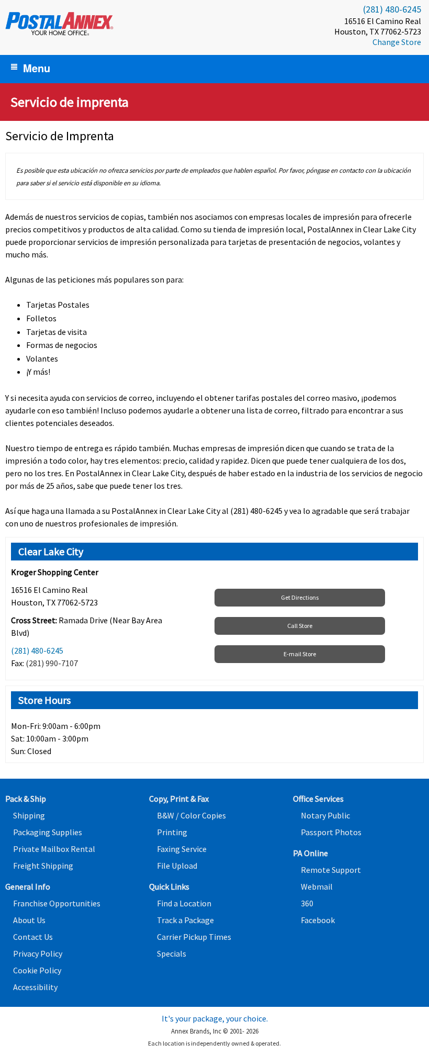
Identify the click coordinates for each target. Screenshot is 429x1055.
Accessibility (35, 987)
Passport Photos (331, 832)
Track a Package (185, 920)
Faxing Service (182, 849)
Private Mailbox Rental (54, 849)
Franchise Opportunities (56, 903)
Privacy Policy (37, 953)
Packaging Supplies (47, 832)
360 (307, 903)
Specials (171, 953)
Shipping (29, 815)
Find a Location (184, 903)
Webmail (317, 886)
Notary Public (325, 815)
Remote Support (331, 870)
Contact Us (33, 936)
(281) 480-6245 (392, 9)
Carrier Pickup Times (194, 936)
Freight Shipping (43, 865)
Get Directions (300, 597)
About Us (29, 920)
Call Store (299, 626)
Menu (36, 67)
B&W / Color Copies (191, 815)
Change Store (396, 42)
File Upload (177, 865)
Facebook (318, 920)
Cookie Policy (37, 970)
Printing (172, 832)
